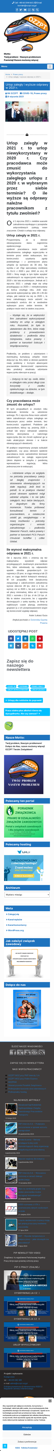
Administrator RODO (32, 1386)
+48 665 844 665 (26, 3)
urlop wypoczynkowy (18, 690)
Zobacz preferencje (27, 1441)
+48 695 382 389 (14, 1380)
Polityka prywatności (13, 1386)
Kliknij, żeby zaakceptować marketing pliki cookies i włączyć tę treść (27, 1280)
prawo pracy (38, 686)
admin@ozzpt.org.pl (19, 1383)
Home (7, 74)
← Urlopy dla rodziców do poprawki (23, 700)
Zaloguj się (13, 914)
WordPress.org (16, 930)
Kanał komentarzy (17, 925)
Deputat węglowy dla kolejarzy (31, 1159)
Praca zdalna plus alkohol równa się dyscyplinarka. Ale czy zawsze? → (23, 712)
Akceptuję (27, 1427)
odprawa (24, 686)
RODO (17, 1448)
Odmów (27, 1434)
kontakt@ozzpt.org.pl (27, 5)
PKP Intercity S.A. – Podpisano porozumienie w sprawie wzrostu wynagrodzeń (32, 1127)
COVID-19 (27, 93)
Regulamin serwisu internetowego (18, 1388)
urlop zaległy (38, 690)
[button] (50, 1401)
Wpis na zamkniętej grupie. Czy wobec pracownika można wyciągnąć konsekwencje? (31, 1192)
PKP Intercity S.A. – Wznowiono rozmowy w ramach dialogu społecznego (32, 1176)
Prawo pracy (18, 74)
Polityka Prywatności (29, 1448)
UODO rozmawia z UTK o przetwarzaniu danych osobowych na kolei (33, 1207)
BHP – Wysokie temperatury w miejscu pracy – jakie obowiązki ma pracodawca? (33, 1239)
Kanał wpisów (15, 919)
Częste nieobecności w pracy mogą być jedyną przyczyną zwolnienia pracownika (33, 1223)
